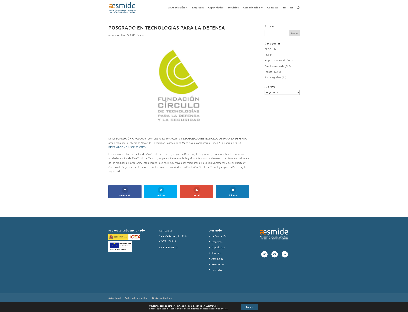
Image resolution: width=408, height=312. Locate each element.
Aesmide (116, 35)
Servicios (233, 7)
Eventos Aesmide (274, 66)
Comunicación (251, 7)
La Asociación (176, 7)
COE (267, 54)
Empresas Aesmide (275, 60)
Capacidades (216, 7)
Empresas (198, 7)
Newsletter (217, 264)
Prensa (140, 35)
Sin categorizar (273, 77)
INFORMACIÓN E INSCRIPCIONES (127, 147)
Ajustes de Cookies (162, 298)
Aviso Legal (114, 298)
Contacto (272, 7)
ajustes (224, 308)
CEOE (268, 49)
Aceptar (249, 307)
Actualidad (217, 258)
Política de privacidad (136, 298)
